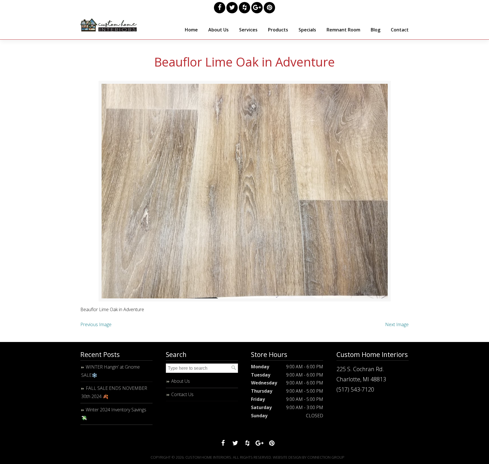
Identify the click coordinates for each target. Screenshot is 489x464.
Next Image (397, 324)
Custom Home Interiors (108, 24)
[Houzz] (244, 7)
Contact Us (182, 394)
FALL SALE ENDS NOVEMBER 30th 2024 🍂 (114, 392)
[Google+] (257, 7)
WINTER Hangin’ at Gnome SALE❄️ (110, 371)
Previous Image (95, 324)
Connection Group (325, 457)
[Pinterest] (269, 7)
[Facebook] (219, 7)
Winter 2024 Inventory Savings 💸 (113, 414)
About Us (180, 381)
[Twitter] (232, 7)
